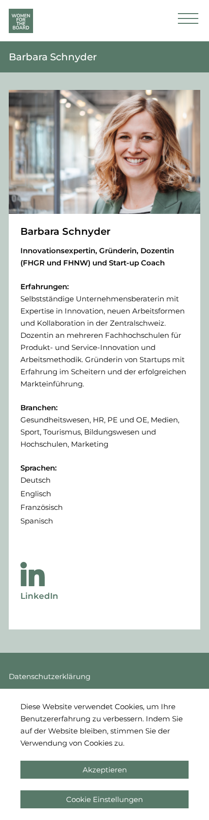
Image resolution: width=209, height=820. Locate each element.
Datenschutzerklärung (49, 676)
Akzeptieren (105, 769)
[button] (188, 21)
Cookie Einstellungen (104, 799)
